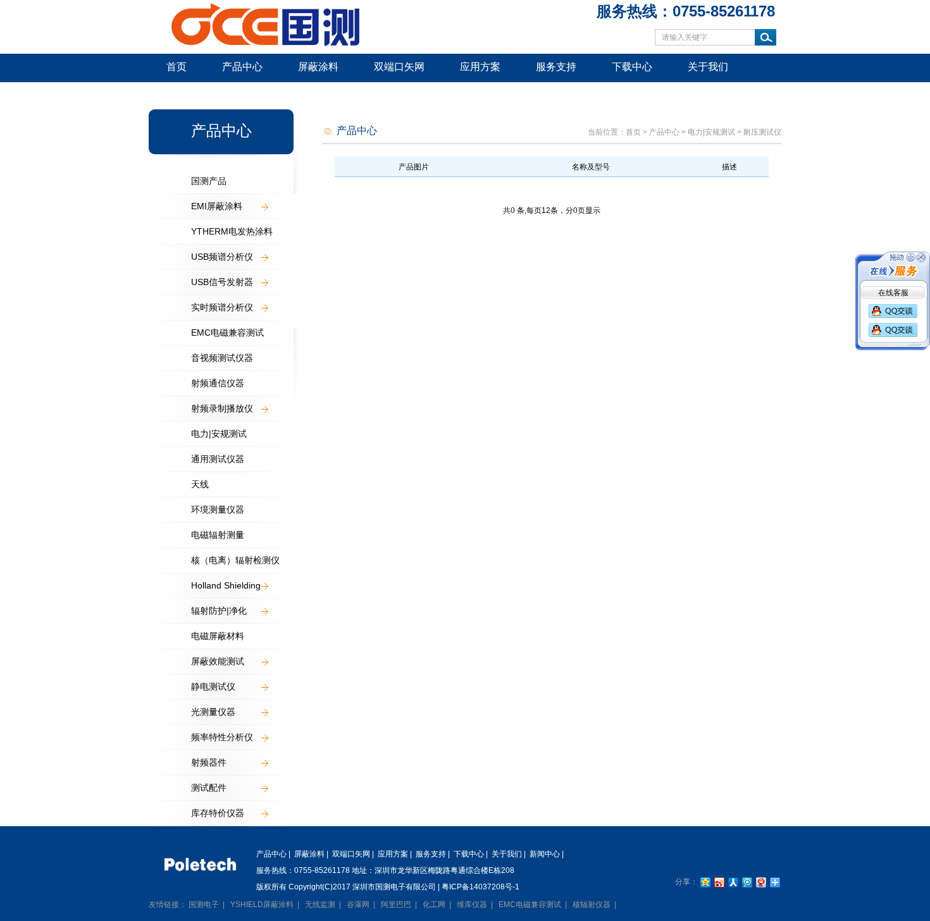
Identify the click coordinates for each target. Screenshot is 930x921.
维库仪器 (472, 904)
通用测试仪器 (217, 459)
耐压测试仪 (762, 132)
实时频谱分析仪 (222, 307)
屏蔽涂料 (318, 66)
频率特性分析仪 (222, 737)
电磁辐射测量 (217, 535)
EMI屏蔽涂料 (216, 206)
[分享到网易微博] (760, 882)
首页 (176, 66)
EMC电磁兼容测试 (227, 332)
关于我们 (708, 66)
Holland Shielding (226, 585)
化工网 (434, 904)
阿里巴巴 (396, 904)
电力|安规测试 (219, 434)
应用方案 (480, 66)
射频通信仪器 (217, 383)
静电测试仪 (213, 686)
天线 (200, 484)
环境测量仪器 (217, 509)
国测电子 (204, 904)
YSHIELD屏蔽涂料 (262, 904)
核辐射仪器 (592, 904)
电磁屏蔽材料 (217, 636)
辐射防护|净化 (219, 611)
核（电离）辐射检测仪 (235, 560)
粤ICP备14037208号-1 (480, 886)
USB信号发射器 (222, 282)
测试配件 (208, 788)
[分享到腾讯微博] (746, 882)
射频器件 (208, 762)
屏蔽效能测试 (217, 661)
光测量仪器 (213, 712)
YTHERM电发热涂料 (232, 231)
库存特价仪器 (217, 813)
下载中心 (632, 66)
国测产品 (208, 181)
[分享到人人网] (733, 882)
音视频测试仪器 (222, 358)
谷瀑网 (358, 904)
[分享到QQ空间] (705, 882)
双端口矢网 (399, 66)
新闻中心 (186, 94)
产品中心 (242, 66)
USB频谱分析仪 (222, 257)
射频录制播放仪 (222, 408)
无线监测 (320, 904)
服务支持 (556, 66)
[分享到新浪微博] (719, 882)
